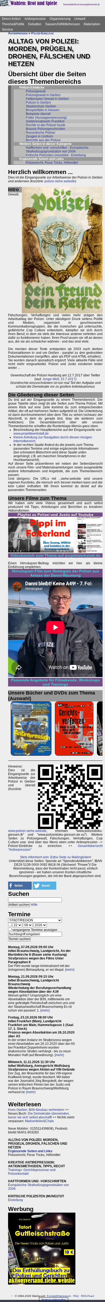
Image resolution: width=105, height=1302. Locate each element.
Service (7, 29)
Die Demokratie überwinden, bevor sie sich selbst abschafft (39, 1115)
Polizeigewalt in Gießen (43, 95)
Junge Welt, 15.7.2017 (59, 379)
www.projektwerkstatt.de (31, 433)
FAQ (76, 1295)
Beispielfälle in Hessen (43, 110)
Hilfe (34, 905)
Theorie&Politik (13, 24)
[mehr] (69, 970)
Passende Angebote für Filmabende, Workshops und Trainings (55, 682)
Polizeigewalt (36, 91)
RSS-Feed (87, 1295)
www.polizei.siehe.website (27, 831)
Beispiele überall (38, 114)
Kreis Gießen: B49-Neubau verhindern (36, 1110)
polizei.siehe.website (59, 181)
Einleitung (15, 1200)
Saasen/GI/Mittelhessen (62, 24)
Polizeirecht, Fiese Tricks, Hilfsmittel (52, 163)
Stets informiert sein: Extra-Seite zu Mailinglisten (55, 857)
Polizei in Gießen (38, 102)
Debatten (34, 24)
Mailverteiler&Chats (39, 1121)
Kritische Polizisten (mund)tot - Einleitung (56, 155)
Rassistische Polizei (40, 132)
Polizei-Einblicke (42, 33)
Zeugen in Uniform (39, 136)
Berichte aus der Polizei (43, 140)
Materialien (92, 24)
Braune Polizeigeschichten (45, 129)
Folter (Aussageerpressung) (46, 117)
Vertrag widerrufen (53, 1299)
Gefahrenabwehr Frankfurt (45, 121)
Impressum (64, 1295)
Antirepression (35, 19)
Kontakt (52, 1295)
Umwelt (79, 19)
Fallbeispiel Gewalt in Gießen (47, 99)
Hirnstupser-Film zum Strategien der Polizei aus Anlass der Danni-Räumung (55, 573)
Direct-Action (11, 19)
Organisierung (60, 19)
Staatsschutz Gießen (41, 106)
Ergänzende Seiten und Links (30, 1151)
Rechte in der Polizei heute (45, 125)
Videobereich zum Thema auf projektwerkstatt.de (55, 555)
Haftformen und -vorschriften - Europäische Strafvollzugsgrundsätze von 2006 (57, 149)
